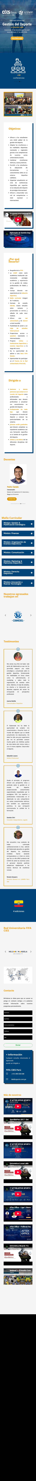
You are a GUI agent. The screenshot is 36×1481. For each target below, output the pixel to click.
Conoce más (11, 499)
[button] (16, 81)
